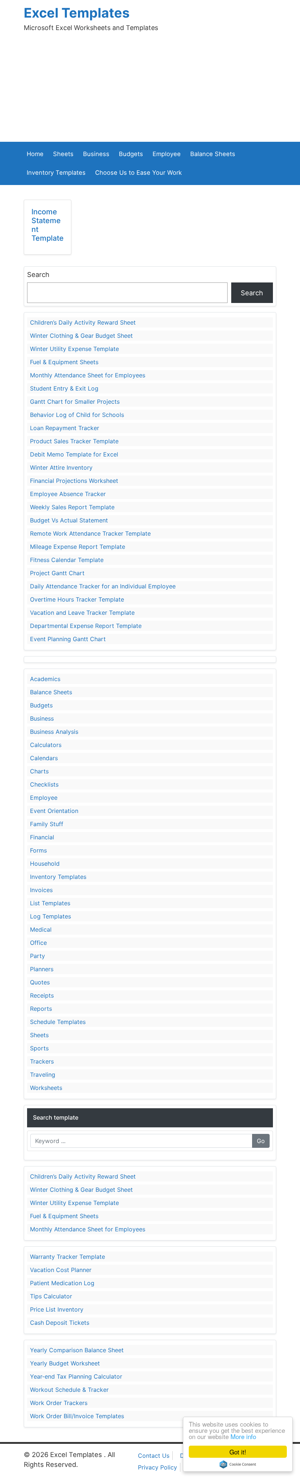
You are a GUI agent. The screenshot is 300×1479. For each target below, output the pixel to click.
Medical (41, 929)
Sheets (63, 154)
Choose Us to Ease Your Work (138, 172)
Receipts (42, 995)
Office (38, 942)
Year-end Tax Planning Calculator (76, 1376)
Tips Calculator (51, 1296)
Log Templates (50, 916)
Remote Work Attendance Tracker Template (90, 533)
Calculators (45, 744)
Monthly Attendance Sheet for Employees (87, 375)
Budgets (131, 154)
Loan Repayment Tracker (64, 428)
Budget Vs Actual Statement (69, 520)
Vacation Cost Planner (60, 1269)
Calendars (44, 758)
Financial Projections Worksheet (74, 480)
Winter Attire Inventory (61, 467)
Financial (42, 837)
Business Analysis (54, 731)
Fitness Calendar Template (67, 559)
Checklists (44, 784)
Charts (39, 771)
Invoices (41, 890)
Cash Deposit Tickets (59, 1322)
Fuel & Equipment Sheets (64, 362)
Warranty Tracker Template (67, 1256)
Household (45, 863)
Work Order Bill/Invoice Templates (77, 1416)
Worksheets (46, 1087)
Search (38, 274)
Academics (45, 679)
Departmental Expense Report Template (86, 625)
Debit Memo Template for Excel (74, 454)
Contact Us (153, 1455)
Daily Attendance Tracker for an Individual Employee (103, 586)
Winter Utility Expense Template (74, 348)
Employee (167, 154)
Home (35, 154)
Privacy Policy (157, 1467)
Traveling (42, 1074)
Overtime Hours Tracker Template (77, 599)
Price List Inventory (56, 1309)
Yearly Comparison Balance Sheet (77, 1350)
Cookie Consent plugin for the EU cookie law (238, 1464)
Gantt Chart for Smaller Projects (75, 401)
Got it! (237, 1451)
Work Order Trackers (58, 1402)
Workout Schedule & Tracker (69, 1389)
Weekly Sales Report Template (72, 507)
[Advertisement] (150, 87)
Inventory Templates (56, 172)
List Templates (50, 903)
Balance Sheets (212, 154)
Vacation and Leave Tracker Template (82, 612)
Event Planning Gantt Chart (68, 639)
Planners (41, 969)
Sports (39, 1048)
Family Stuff (46, 824)
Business (96, 154)
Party (37, 955)
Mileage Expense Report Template (77, 546)
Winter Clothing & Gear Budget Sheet (81, 335)
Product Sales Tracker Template (74, 441)
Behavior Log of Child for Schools (77, 414)
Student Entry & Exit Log (64, 388)
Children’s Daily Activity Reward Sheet (83, 322)
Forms (38, 850)
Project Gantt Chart (57, 573)
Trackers (42, 1061)
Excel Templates (77, 13)
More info (243, 1436)
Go (261, 1141)
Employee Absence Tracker (68, 494)
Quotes (40, 982)
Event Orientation (54, 810)
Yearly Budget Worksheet (65, 1363)
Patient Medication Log (62, 1283)
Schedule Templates (58, 1021)
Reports (41, 1008)
